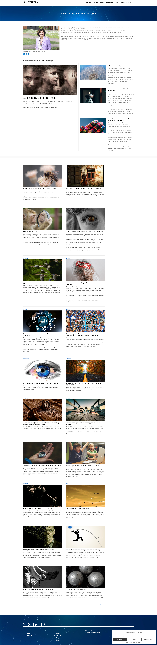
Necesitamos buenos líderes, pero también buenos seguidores (39, 334)
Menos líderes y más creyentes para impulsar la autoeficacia (84, 231)
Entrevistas (88, 2)
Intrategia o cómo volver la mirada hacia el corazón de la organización (83, 466)
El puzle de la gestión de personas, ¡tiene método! (38, 589)
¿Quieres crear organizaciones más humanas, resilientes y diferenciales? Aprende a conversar (41, 423)
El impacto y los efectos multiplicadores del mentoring (83, 550)
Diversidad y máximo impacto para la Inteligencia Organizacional (118, 119)
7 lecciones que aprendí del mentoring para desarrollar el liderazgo (83, 423)
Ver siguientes (99, 604)
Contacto (29, 638)
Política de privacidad (138, 642)
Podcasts (128, 2)
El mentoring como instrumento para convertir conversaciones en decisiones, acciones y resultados (82, 334)
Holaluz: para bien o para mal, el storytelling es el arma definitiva (92, 631)
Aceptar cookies (120, 639)
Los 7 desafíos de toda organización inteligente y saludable (41, 383)
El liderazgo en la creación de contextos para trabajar (39, 188)
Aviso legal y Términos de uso (126, 630)
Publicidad (29, 635)
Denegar (134, 639)
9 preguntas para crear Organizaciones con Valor (38, 508)
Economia (58, 635)
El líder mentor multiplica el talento (118, 66)
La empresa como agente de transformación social (39, 550)
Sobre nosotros (30, 631)
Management (96, 2)
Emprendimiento (110, 2)
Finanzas (118, 2)
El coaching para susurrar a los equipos (78, 508)
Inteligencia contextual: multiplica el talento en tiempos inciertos (83, 189)
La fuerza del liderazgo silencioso (76, 589)
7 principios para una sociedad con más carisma (38, 283)
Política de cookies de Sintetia (130, 642)
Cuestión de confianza (30, 231)
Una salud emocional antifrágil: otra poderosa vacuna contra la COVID (84, 283)
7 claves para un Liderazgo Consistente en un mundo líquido (42, 465)
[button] (154, 632)
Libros (123, 2)
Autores (28, 633)
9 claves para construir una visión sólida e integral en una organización (83, 383)
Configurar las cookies (148, 639)
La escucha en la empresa (39, 97)
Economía (102, 2)
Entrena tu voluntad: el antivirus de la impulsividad (119, 89)
